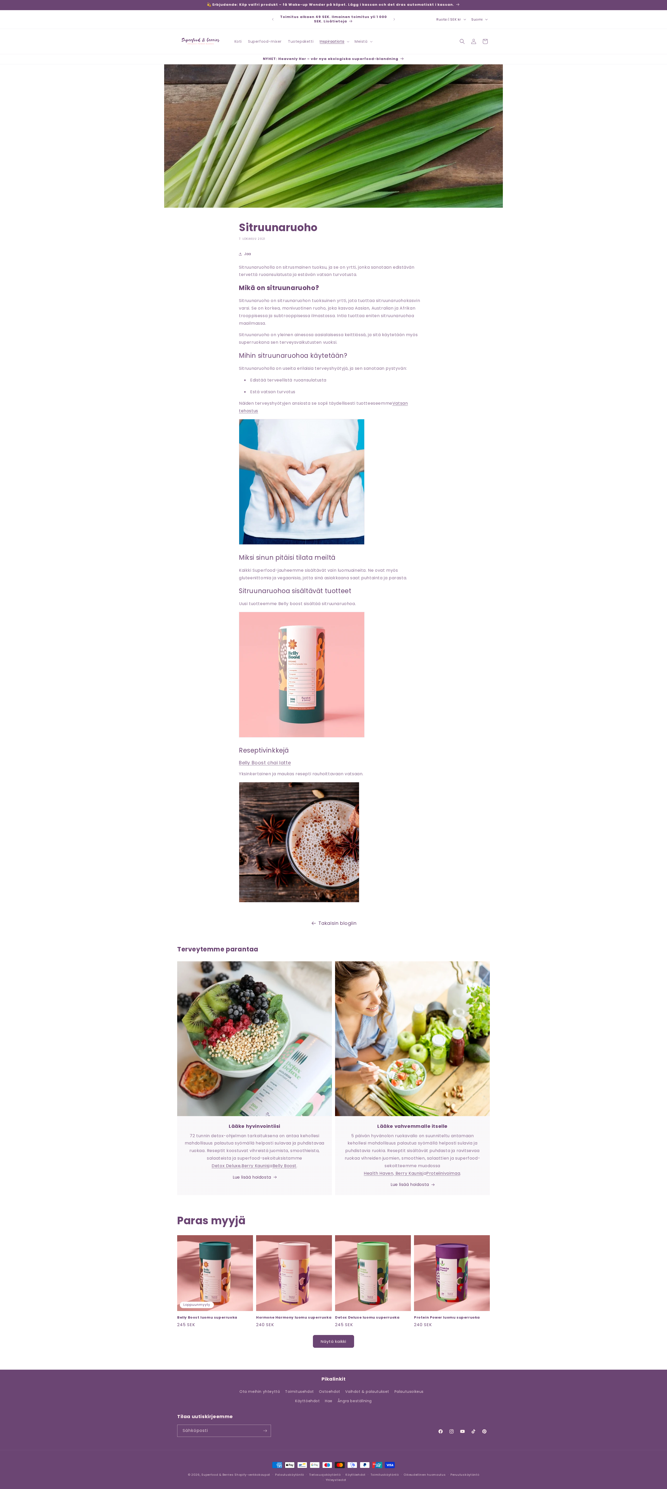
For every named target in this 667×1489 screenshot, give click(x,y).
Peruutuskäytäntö (464, 1475)
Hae (328, 1401)
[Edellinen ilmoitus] (273, 19)
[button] (334, 41)
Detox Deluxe (226, 1166)
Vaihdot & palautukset (367, 1391)
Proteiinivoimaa (443, 1173)
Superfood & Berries (217, 1475)
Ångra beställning (355, 1401)
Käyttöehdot (307, 1401)
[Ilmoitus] (394, 19)
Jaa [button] (247, 253)
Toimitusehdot (299, 1391)
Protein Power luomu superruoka (447, 1317)
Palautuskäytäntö (289, 1475)
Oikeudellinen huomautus (425, 1475)
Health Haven (378, 1173)
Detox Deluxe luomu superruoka (367, 1317)
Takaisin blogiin (337, 923)
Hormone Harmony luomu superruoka (293, 1317)
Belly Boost (285, 1166)
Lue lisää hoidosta (252, 1177)
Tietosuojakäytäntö (325, 1475)
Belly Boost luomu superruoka (207, 1317)
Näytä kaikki (333, 1341)
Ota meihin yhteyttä (259, 1391)
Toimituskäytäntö (384, 1475)
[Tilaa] (265, 1431)
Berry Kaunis (255, 1166)
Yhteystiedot (336, 1480)
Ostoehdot (329, 1391)
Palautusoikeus (409, 1391)
